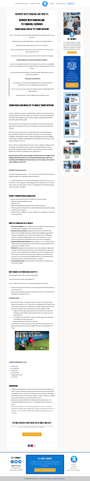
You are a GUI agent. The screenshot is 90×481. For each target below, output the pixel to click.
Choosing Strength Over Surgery (74, 100)
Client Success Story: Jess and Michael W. (67, 157)
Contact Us (71, 3)
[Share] (29, 445)
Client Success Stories (21, 3)
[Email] (34, 445)
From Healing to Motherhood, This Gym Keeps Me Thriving (74, 108)
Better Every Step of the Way (74, 124)
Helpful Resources (61, 3)
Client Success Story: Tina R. (67, 171)
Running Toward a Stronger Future (73, 132)
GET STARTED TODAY (32, 434)
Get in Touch (73, 468)
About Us (73, 464)
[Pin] (32, 445)
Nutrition (52, 3)
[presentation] (67, 100)
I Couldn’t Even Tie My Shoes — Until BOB (74, 116)
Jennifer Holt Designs (58, 479)
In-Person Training (35, 3)
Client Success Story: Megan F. (76, 171)
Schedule (73, 466)
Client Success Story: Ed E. (76, 157)
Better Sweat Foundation (73, 470)
